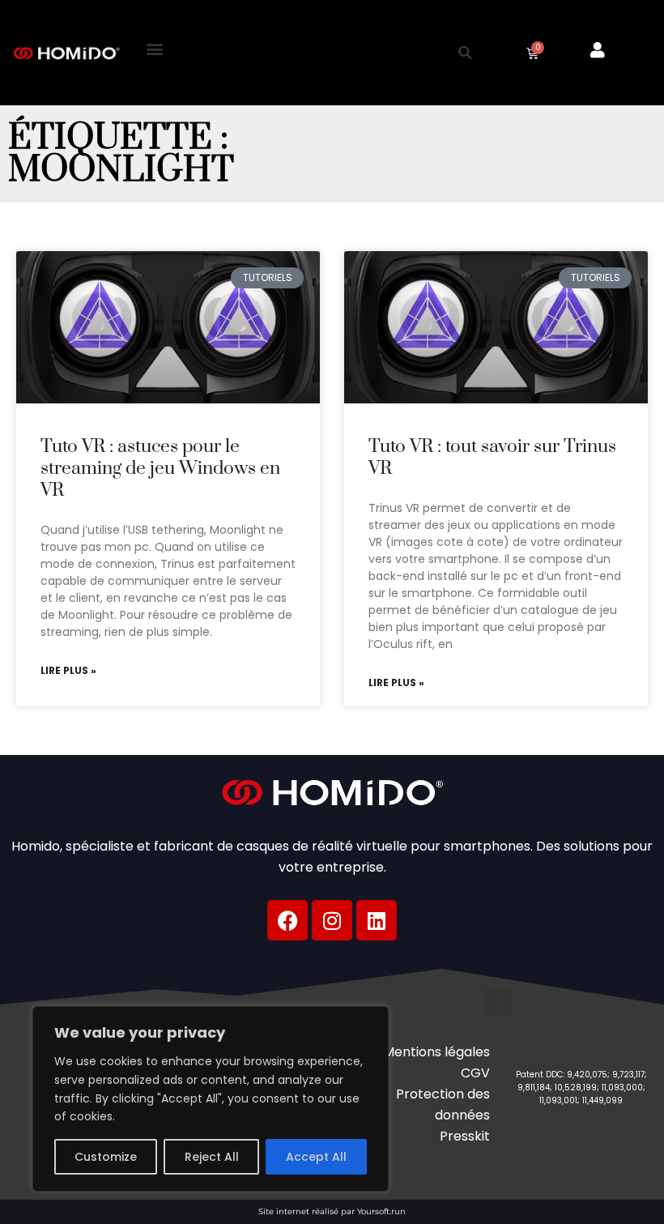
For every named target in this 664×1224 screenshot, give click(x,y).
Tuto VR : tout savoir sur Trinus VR (492, 457)
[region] (210, 1099)
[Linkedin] (376, 920)
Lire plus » (68, 670)
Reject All (212, 1157)
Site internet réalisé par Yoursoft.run (332, 1211)
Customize (105, 1157)
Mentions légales (436, 1052)
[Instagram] (332, 920)
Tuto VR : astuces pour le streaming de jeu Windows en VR (160, 469)
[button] (154, 49)
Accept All (316, 1157)
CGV (475, 1073)
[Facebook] (287, 920)
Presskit (465, 1136)
